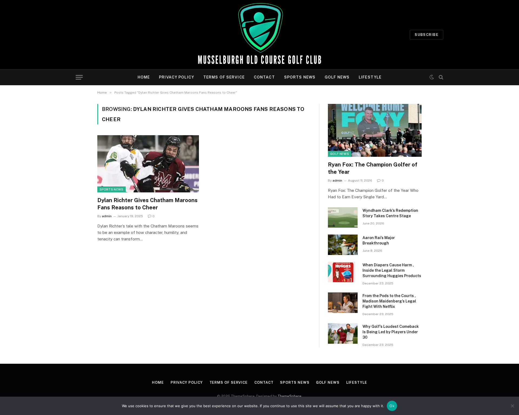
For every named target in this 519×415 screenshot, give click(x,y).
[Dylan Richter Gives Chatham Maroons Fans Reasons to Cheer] (148, 163)
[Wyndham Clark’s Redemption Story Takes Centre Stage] (343, 217)
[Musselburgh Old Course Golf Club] (259, 34)
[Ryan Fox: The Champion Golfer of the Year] (375, 130)
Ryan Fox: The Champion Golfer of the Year (372, 168)
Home (144, 77)
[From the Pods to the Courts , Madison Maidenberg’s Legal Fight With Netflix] (343, 302)
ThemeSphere (289, 396)
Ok (392, 406)
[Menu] (79, 77)
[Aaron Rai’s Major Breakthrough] (343, 244)
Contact (264, 77)
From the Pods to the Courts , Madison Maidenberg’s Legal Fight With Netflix (389, 301)
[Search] (440, 77)
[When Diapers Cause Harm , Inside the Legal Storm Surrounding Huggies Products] (343, 272)
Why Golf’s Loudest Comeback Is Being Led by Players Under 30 (390, 331)
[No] (512, 406)
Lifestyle (370, 77)
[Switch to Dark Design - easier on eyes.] (431, 77)
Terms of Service (224, 77)
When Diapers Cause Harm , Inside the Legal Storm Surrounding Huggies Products (391, 270)
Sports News (299, 77)
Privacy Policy (176, 77)
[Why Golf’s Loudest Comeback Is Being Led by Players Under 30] (343, 333)
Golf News (337, 77)
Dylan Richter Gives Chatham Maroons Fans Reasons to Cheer (147, 204)
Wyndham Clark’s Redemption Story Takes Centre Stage (390, 213)
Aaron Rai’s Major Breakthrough (378, 240)
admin (107, 216)
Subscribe (426, 35)
